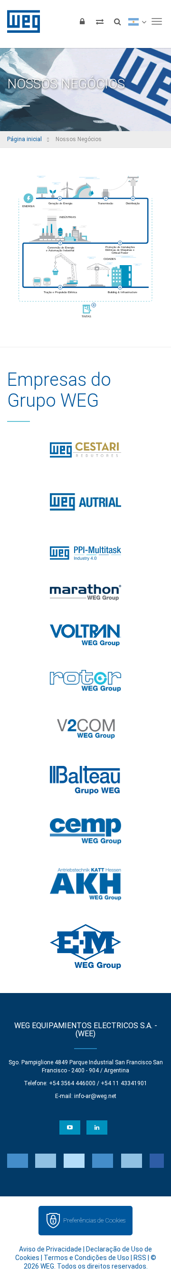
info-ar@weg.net (95, 1096)
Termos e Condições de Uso (86, 1257)
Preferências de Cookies (94, 1220)
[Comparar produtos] (100, 21)
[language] (137, 21)
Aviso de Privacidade (50, 1249)
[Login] (82, 21)
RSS (139, 1257)
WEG (20, 21)
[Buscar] (117, 21)
